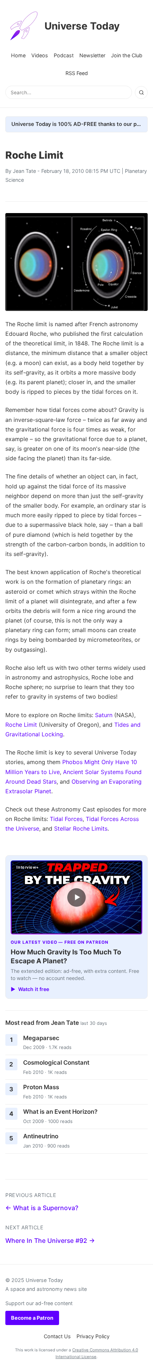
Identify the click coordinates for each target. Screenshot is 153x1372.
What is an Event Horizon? (60, 1111)
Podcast (64, 55)
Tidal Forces (66, 818)
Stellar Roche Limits (80, 828)
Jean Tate (24, 171)
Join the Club (126, 55)
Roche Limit (21, 724)
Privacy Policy (93, 1336)
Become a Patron (32, 1318)
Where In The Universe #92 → (50, 1240)
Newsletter (92, 55)
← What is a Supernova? (41, 1208)
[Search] (141, 92)
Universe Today (82, 26)
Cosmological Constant (56, 1062)
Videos (39, 55)
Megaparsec (41, 1038)
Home (18, 55)
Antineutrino (40, 1136)
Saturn (103, 715)
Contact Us (57, 1336)
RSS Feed (76, 73)
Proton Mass (41, 1087)
